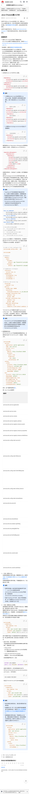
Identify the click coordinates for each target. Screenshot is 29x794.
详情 (19, 792)
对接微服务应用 (12, 10)
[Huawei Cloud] (7, 2)
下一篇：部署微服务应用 (7, 757)
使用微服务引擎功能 (11, 25)
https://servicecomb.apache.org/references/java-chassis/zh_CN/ (15, 43)
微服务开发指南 (4, 10)
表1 (15, 387)
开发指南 (24, 8)
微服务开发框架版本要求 (16, 47)
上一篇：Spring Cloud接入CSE (8, 755)
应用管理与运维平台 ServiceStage (13, 8)
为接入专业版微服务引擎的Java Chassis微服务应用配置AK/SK (15, 711)
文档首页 (3, 8)
